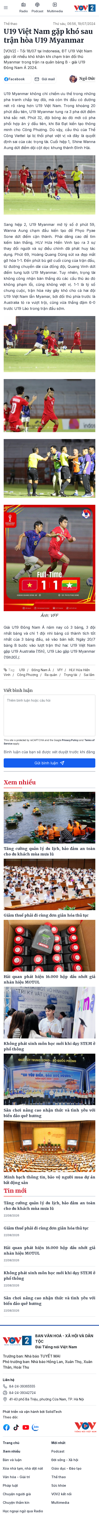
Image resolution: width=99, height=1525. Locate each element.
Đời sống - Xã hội (64, 1460)
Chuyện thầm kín (16, 1502)
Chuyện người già (17, 1494)
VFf (59, 670)
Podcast (37, 11)
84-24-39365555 (22, 1386)
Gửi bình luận (46, 763)
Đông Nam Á (41, 670)
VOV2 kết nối (61, 1494)
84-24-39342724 (22, 1393)
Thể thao (10, 24)
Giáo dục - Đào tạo (66, 1468)
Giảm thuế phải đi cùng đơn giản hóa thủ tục (46, 1228)
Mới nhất (58, 1443)
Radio (23, 11)
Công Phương (27, 675)
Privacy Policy (70, 740)
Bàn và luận (12, 1460)
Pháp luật (10, 1485)
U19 (22, 670)
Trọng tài (70, 675)
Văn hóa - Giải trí (16, 1477)
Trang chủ (11, 1443)
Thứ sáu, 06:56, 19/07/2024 (74, 24)
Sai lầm (89, 675)
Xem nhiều (11, 1451)
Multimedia (55, 11)
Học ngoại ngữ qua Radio (23, 1511)
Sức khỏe (58, 1485)
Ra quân (51, 675)
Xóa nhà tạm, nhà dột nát (23, 1468)
